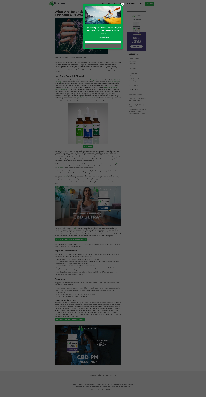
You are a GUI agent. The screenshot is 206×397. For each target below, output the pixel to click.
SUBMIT (103, 46)
